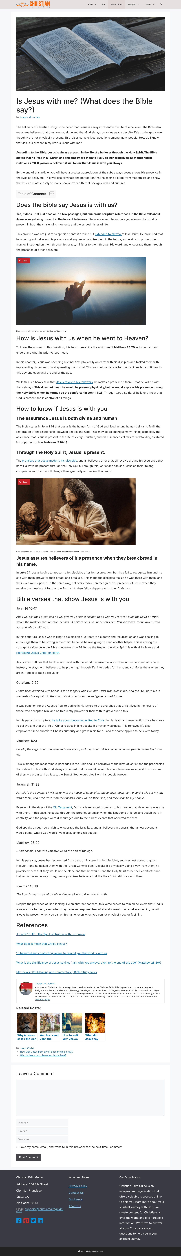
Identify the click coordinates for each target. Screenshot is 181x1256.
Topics (148, 4)
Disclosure (75, 1199)
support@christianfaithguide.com (39, 1210)
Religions (132, 4)
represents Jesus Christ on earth (37, 652)
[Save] (24, 260)
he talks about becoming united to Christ (79, 720)
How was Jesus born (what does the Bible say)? (46, 1051)
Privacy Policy (78, 1186)
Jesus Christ (117, 4)
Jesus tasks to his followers (74, 382)
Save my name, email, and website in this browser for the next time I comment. (71, 1147)
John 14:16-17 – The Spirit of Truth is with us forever (50, 934)
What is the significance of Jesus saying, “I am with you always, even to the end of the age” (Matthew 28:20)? (88, 962)
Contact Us (76, 1192)
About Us (75, 1206)
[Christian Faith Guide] (33, 4)
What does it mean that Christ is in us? (41, 943)
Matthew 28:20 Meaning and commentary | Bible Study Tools (56, 972)
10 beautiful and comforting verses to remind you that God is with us (61, 953)
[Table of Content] (51, 194)
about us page (42, 999)
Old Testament (62, 807)
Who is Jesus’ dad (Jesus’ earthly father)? (43, 1055)
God (103, 4)
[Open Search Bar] (161, 4)
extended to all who (108, 234)
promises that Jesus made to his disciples (49, 460)
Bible (90, 4)
